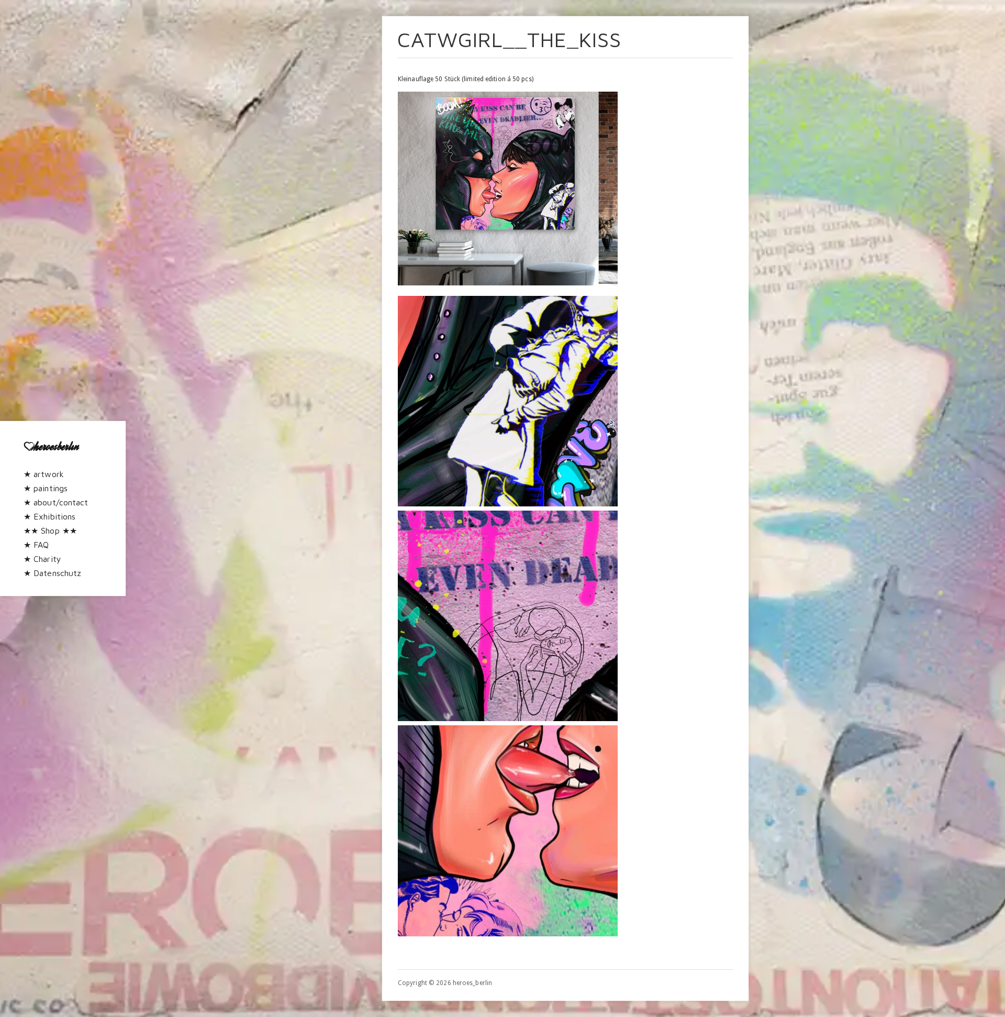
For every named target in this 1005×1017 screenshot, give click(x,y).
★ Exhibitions (49, 516)
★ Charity (42, 558)
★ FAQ (36, 544)
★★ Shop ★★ (50, 530)
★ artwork (44, 474)
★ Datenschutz (52, 573)
